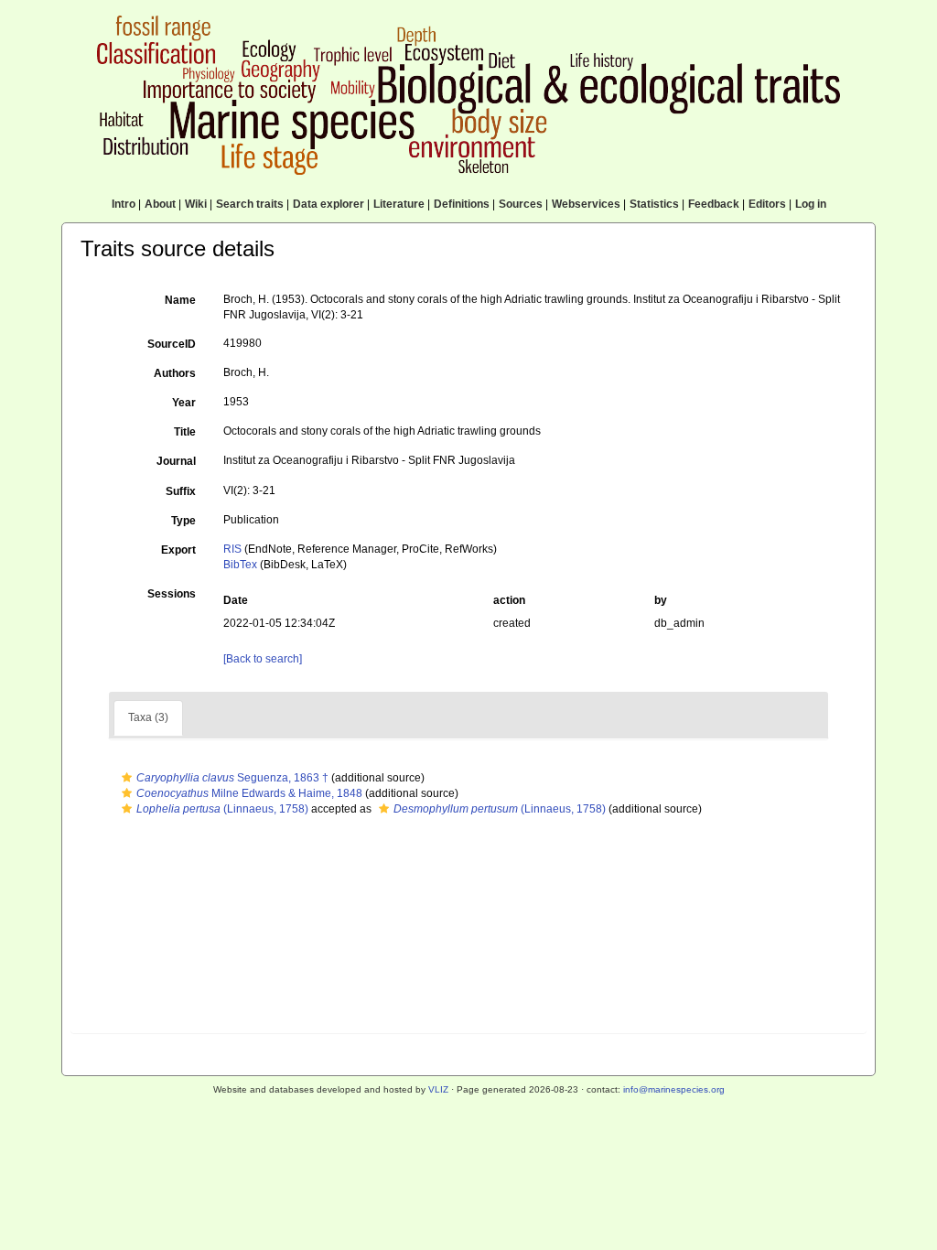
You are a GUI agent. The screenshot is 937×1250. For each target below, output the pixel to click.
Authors (175, 373)
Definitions (462, 204)
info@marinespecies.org (674, 1089)
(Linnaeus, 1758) (222, 809)
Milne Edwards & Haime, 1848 (249, 793)
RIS (232, 549)
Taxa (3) (148, 717)
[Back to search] (262, 658)
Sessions (171, 593)
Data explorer (328, 204)
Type (183, 520)
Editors (767, 204)
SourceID (171, 344)
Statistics (654, 204)
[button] (126, 777)
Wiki (196, 204)
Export (178, 550)
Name (180, 300)
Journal (176, 461)
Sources (521, 204)
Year (184, 402)
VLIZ (438, 1089)
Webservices (586, 204)
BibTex (240, 564)
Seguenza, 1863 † (232, 777)
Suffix (181, 491)
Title (185, 432)
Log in (810, 204)
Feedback (713, 204)
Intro (123, 204)
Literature (399, 204)
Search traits (250, 204)
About (160, 204)
